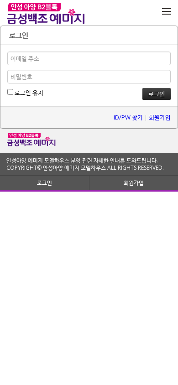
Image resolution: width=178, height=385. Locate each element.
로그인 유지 (28, 92)
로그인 (44, 183)
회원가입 (160, 117)
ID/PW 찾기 (128, 117)
